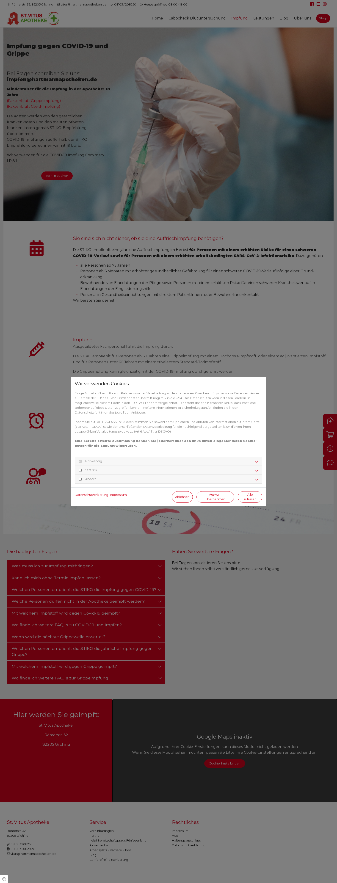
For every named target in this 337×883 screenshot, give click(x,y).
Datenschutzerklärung (91, 495)
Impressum (118, 495)
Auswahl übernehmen (215, 497)
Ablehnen (182, 497)
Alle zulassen (250, 497)
